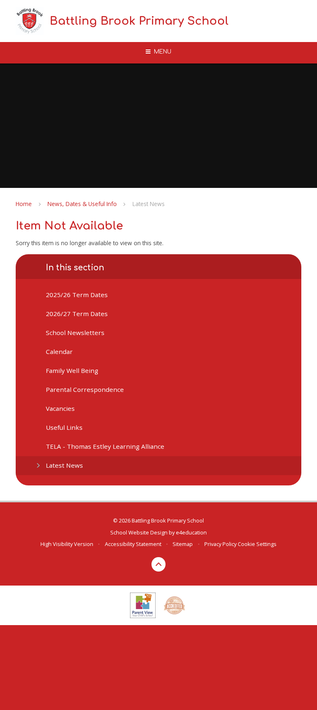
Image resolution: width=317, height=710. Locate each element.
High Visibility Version (66, 544)
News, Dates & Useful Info (82, 204)
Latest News (148, 204)
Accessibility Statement (133, 544)
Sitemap (183, 544)
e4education (191, 532)
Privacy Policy (220, 544)
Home (24, 204)
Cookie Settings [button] (257, 544)
